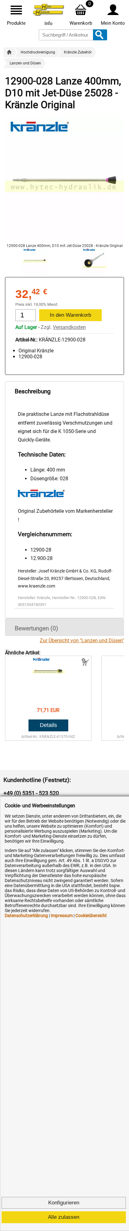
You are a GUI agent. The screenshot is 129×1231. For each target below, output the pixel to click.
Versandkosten (69, 327)
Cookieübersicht (91, 915)
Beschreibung (33, 391)
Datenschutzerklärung (26, 915)
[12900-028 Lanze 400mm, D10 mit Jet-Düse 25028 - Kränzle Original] (64, 241)
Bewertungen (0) (36, 628)
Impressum (62, 915)
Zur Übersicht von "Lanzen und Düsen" (82, 640)
